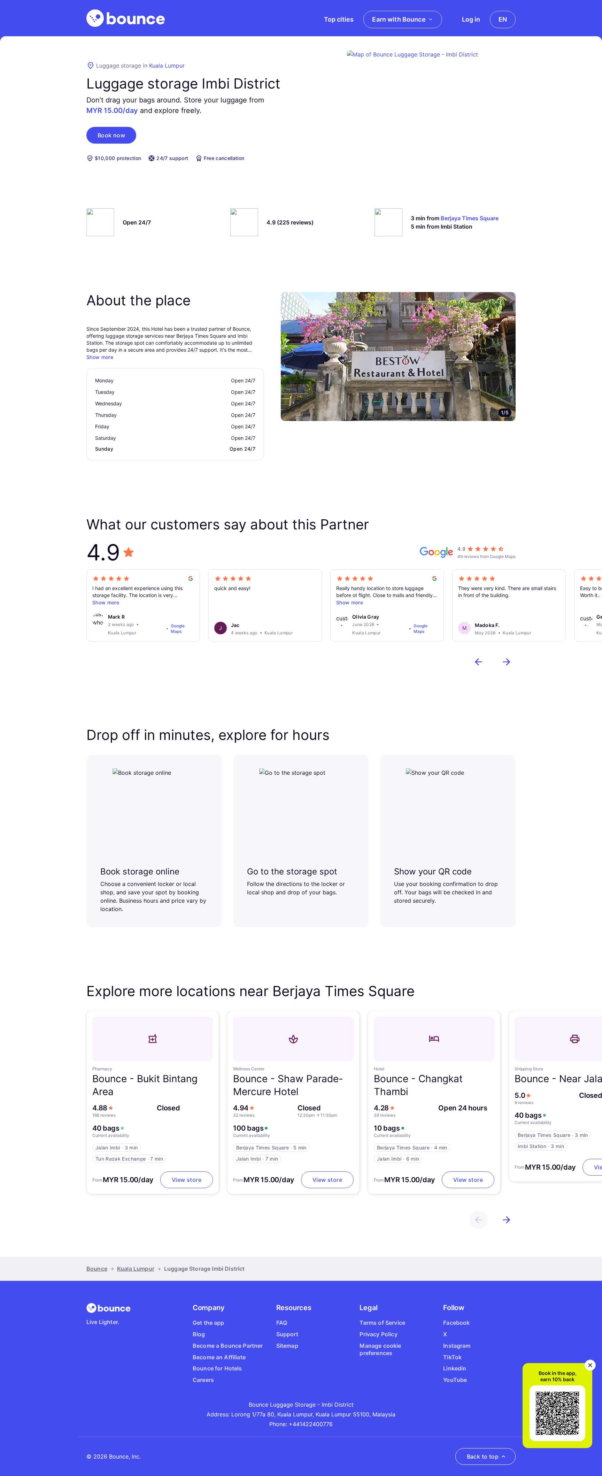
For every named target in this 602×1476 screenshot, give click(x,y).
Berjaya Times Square (470, 218)
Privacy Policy (378, 1334)
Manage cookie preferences (380, 1349)
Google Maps (178, 628)
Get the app (208, 1322)
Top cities (339, 19)
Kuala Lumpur (167, 65)
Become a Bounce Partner (228, 1345)
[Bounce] (125, 18)
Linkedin (454, 1368)
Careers (203, 1379)
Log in (471, 19)
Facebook (456, 1322)
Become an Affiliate (219, 1357)
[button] (111, 135)
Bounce (96, 1268)
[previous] (479, 662)
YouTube (455, 1379)
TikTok (452, 1357)
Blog (199, 1334)
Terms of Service (382, 1322)
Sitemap (287, 1345)
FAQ (281, 1322)
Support (287, 1334)
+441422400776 (311, 1424)
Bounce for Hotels (217, 1368)
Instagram (456, 1345)
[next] (506, 662)
